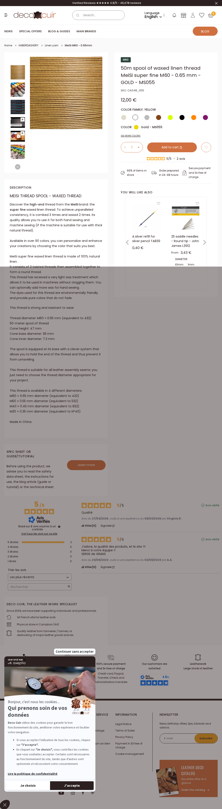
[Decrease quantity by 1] (123, 147)
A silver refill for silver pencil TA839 (146, 238)
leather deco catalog (192, 770)
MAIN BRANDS (86, 31)
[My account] (193, 15)
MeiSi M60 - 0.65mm (78, 45)
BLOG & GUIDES (59, 31)
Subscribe (205, 738)
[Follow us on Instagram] (73, 793)
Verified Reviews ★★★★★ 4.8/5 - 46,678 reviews (106, 3)
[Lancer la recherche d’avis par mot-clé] (69, 587)
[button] (174, 16)
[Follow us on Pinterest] (92, 793)
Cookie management (129, 754)
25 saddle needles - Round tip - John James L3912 (185, 241)
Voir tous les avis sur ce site (39, 533)
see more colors (130, 136)
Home (8, 45)
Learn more (86, 465)
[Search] (77, 15)
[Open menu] (6, 15)
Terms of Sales (125, 730)
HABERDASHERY (28, 45)
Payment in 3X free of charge (128, 745)
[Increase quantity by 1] (140, 147)
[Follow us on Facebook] (83, 793)
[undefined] (59, 526)
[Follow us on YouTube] (61, 793)
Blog (205, 31)
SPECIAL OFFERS (30, 31)
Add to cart (171, 147)
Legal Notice (123, 724)
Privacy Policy (124, 737)
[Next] (17, 167)
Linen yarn (51, 45)
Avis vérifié (212, 505)
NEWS (8, 31)
